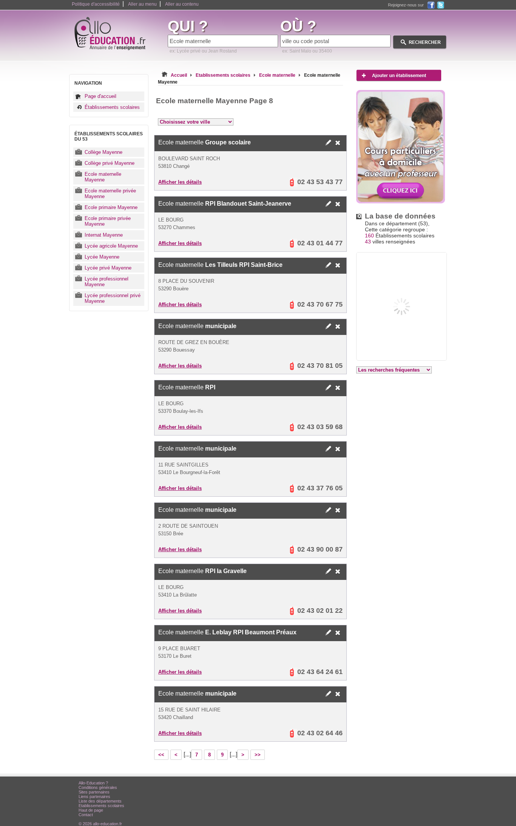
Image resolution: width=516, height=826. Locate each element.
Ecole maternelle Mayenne (103, 177)
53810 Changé (174, 166)
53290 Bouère (173, 288)
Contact (86, 814)
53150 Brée (170, 533)
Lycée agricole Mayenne (111, 246)
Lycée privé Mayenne (108, 268)
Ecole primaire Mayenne (111, 207)
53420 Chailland (175, 717)
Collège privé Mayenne (109, 163)
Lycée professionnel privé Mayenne (113, 298)
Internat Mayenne (104, 235)
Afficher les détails (180, 182)
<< (161, 755)
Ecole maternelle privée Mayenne (110, 193)
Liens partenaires (94, 796)
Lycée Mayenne (102, 257)
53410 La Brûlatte (177, 595)
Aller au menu (142, 4)
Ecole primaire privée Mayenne (108, 221)
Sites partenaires (94, 792)
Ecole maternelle (204, 142)
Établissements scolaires (112, 107)
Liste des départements (100, 801)
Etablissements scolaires (101, 805)
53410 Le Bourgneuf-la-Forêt (189, 472)
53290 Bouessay (176, 350)
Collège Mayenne (103, 152)
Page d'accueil (100, 96)
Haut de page (91, 810)
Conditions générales (98, 787)
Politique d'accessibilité (96, 4)
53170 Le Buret (175, 656)
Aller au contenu (182, 4)
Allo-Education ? (93, 783)
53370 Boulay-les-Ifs (180, 411)
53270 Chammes (176, 227)
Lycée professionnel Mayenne (106, 281)
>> (258, 755)
